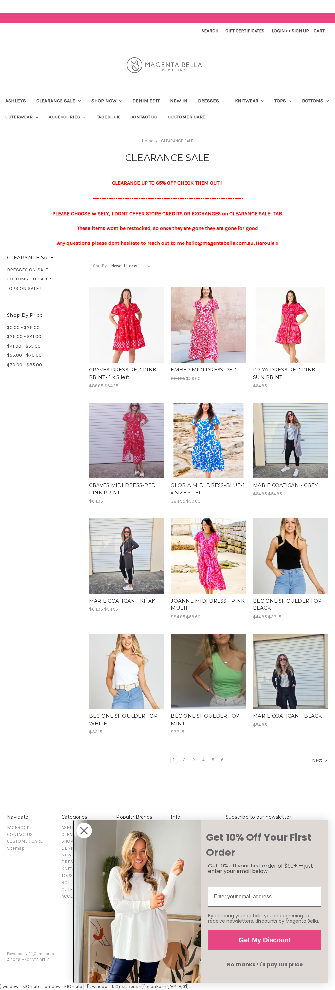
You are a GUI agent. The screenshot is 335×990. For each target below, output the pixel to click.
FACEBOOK (108, 117)
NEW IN (178, 101)
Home (147, 140)
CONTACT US (143, 117)
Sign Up (300, 31)
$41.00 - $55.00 (24, 346)
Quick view (126, 313)
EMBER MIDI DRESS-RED (204, 370)
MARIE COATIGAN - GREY (285, 485)
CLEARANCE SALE (56, 101)
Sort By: (100, 265)
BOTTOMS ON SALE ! (29, 279)
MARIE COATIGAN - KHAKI (123, 601)
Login (278, 31)
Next (317, 760)
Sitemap (16, 848)
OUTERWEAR (19, 117)
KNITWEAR (247, 101)
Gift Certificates (244, 31)
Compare (124, 325)
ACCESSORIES (65, 117)
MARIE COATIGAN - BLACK (287, 716)
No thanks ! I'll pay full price (265, 964)
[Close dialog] (84, 830)
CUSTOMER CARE (186, 117)
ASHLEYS (15, 101)
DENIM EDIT (146, 101)
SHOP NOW (104, 101)
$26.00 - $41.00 (24, 336)
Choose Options (126, 336)
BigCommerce (41, 953)
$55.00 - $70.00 (24, 355)
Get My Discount (265, 940)
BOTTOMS (313, 101)
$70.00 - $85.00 (24, 365)
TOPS (280, 101)
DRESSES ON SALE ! (29, 270)
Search (210, 31)
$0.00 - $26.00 (23, 327)
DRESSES (209, 101)
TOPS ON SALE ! (24, 288)
